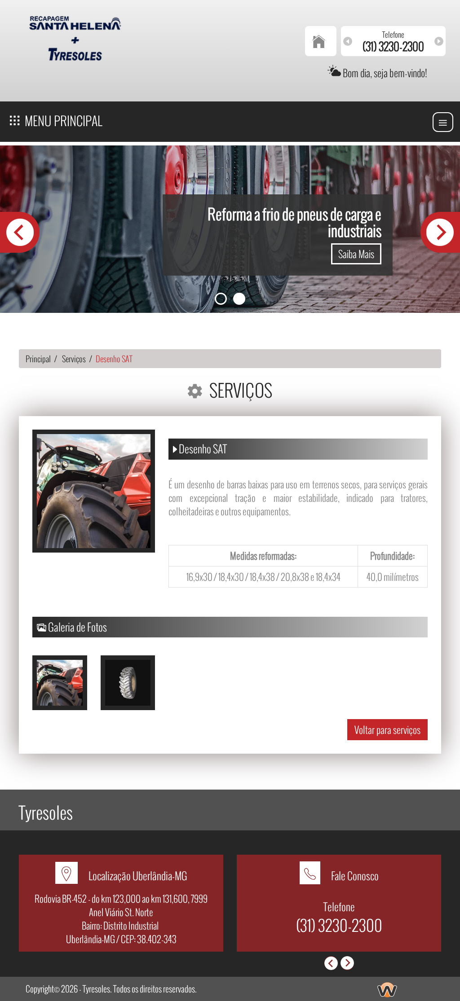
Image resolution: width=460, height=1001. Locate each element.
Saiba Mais (356, 253)
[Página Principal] (321, 41)
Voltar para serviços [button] (387, 729)
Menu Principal (62, 120)
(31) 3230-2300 (339, 925)
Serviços (74, 358)
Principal (38, 358)
